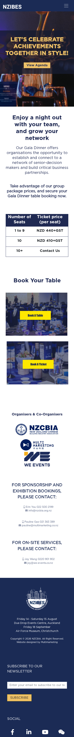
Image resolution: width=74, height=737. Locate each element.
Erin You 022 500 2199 (39, 507)
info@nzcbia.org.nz (40, 510)
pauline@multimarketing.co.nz (40, 525)
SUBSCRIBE (19, 697)
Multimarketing (49, 642)
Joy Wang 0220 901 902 (39, 559)
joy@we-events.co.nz (40, 563)
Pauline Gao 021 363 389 (39, 522)
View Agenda (37, 65)
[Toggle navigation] (66, 5)
